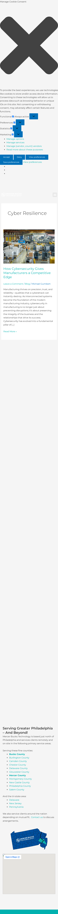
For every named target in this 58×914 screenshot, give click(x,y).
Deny (19, 157)
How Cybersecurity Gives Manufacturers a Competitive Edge (27, 273)
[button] (29, 46)
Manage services (15, 142)
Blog (27, 284)
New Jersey (15, 803)
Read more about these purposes (24, 149)
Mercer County (17, 775)
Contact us (37, 817)
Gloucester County (19, 772)
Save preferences (11, 162)
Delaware (14, 800)
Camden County (18, 761)
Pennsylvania (16, 807)
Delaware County (18, 768)
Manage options (15, 139)
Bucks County (17, 754)
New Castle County (19, 782)
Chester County (17, 765)
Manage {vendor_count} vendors (24, 146)
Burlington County (19, 757)
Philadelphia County (20, 786)
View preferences (37, 157)
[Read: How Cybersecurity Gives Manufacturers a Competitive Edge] (29, 246)
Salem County (16, 789)
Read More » (10, 331)
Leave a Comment (13, 284)
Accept (6, 157)
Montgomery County (20, 779)
